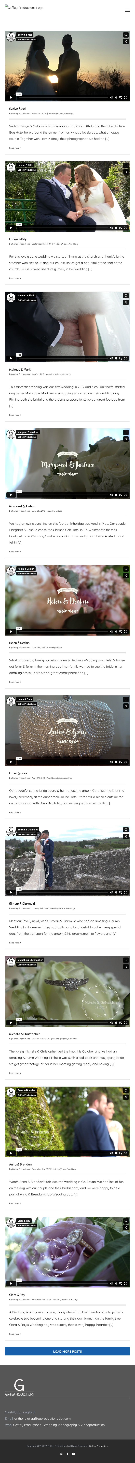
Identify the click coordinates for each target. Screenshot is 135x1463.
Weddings (68, 113)
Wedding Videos (55, 113)
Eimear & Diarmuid (22, 904)
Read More (14, 148)
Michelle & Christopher (24, 1034)
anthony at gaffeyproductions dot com (42, 1418)
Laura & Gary (18, 773)
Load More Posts (67, 1351)
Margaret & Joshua (22, 506)
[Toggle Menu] (128, 10)
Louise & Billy (18, 239)
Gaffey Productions (21, 113)
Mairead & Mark (20, 369)
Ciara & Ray (17, 1295)
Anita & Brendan (20, 1164)
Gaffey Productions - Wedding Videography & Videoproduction (59, 1425)
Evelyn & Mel (17, 109)
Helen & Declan (19, 643)
